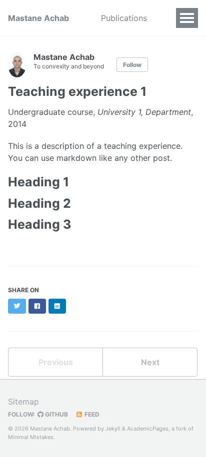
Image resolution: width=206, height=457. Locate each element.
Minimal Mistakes (31, 437)
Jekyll (113, 428)
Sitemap (23, 402)
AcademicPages (147, 428)
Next (150, 362)
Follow (132, 64)
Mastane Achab (38, 18)
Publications (124, 18)
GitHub (56, 414)
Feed (91, 414)
